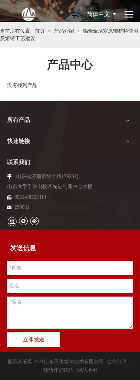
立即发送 (34, 339)
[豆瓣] (12, 221)
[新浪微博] (34, 220)
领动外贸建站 (58, 370)
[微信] (23, 220)
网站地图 (87, 370)
